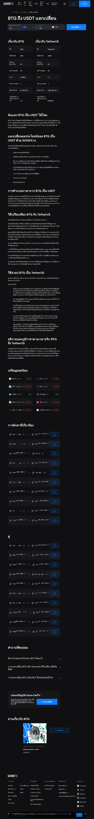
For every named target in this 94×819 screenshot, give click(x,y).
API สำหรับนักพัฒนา (36, 804)
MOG (14, 472)
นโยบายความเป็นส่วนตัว (19, 816)
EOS (36, 444)
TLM (14, 584)
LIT (36, 593)
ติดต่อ (36, 4)
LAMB (37, 555)
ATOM (37, 545)
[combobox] (55, 3)
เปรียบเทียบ (54, 545)
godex (16, 12)
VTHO (15, 453)
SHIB (36, 482)
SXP (14, 492)
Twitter (82, 790)
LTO (36, 463)
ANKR (14, 631)
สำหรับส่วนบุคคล (49, 785)
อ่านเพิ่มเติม (59, 730)
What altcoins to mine (31, 749)
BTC (37, 453)
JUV (14, 482)
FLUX (14, 520)
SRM (14, 574)
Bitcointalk (83, 802)
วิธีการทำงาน (20, 3)
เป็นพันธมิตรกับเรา (84, 3)
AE (36, 520)
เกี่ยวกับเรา (25, 3)
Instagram (83, 798)
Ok (79, 815)
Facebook (83, 785)
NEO (36, 492)
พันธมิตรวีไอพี (34, 785)
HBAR (38, 612)
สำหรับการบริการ (35, 789)
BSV (36, 574)
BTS (14, 501)
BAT (14, 434)
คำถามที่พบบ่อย (42, 3)
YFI (14, 511)
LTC (14, 463)
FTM (36, 511)
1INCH (15, 564)
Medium (82, 794)
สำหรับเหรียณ (34, 796)
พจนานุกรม (11, 803)
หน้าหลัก (10, 785)
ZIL (37, 631)
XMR (14, 444)
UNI (14, 545)
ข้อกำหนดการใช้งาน (63, 814)
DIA (14, 603)
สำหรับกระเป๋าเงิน (35, 792)
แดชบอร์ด (73, 4)
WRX (36, 584)
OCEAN (15, 612)
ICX (36, 622)
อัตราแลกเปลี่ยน (30, 3)
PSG (14, 593)
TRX (36, 501)
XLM (37, 564)
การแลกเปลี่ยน (47, 702)
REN (14, 555)
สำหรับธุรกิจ (48, 789)
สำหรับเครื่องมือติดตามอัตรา (36, 800)
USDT (37, 434)
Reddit (82, 806)
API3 (36, 603)
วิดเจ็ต (9, 799)
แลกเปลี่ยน (23, 12)
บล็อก (47, 4)
